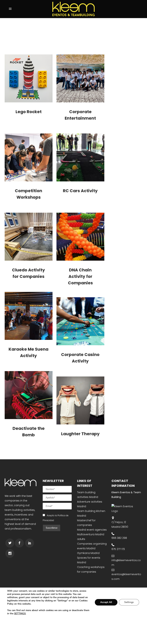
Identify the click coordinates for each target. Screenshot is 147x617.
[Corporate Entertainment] (80, 78)
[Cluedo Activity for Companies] (29, 237)
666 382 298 (119, 538)
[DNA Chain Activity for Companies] (80, 237)
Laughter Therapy (80, 434)
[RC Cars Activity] (80, 157)
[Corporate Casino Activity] (80, 321)
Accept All (106, 602)
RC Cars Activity (80, 191)
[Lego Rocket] (29, 78)
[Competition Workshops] (29, 157)
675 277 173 (118, 549)
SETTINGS (20, 613)
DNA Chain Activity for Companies (80, 276)
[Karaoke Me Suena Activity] (29, 316)
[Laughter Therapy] (80, 400)
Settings (129, 602)
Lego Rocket (29, 112)
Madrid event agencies (92, 530)
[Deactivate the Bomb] (29, 395)
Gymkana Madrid (88, 553)
